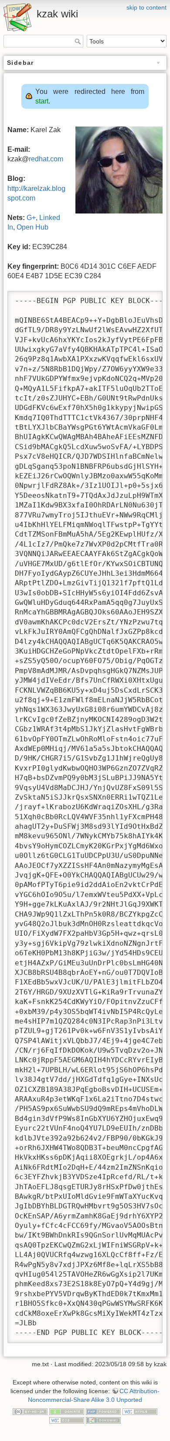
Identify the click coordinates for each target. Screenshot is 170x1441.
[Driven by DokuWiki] (103, 1419)
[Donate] (66, 1411)
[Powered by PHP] (103, 1411)
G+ (31, 217)
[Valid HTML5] (139, 1411)
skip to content (146, 7)
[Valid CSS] (66, 1419)
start (41, 101)
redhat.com (46, 159)
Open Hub (32, 227)
